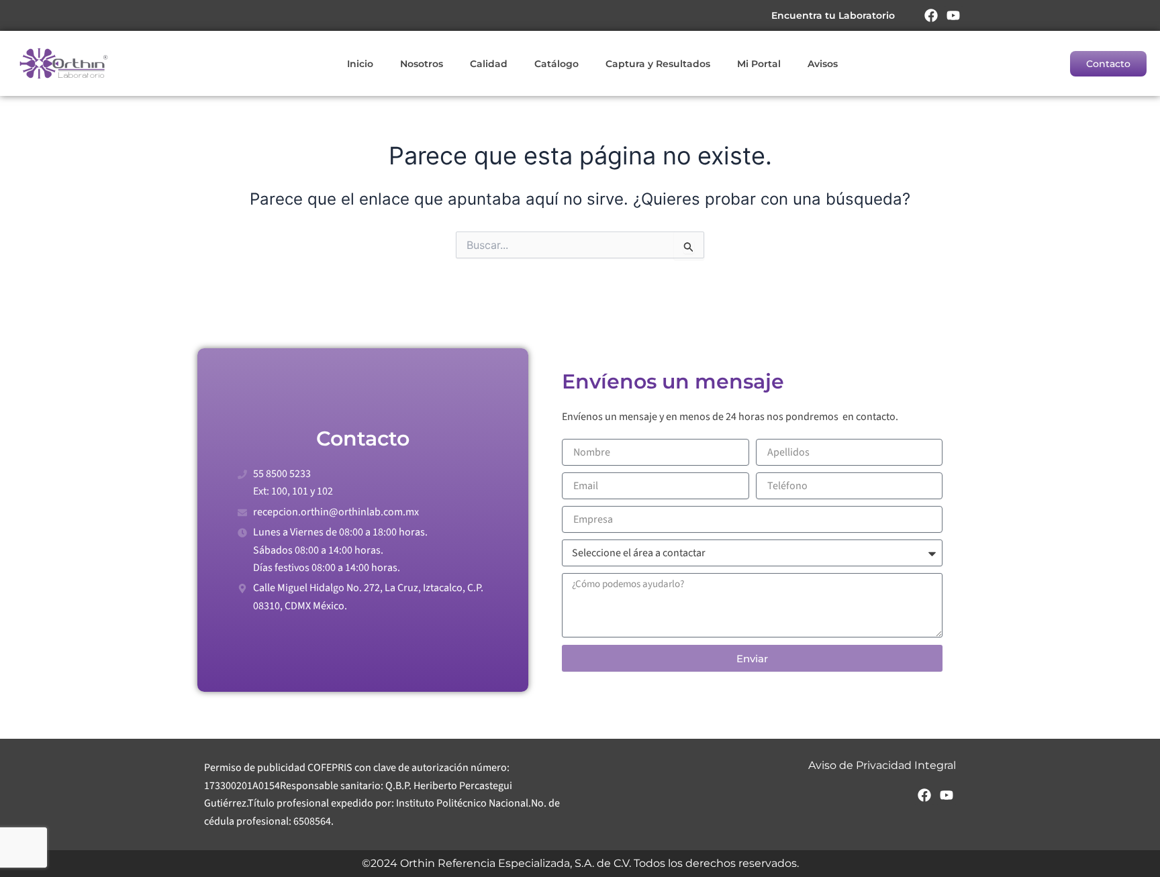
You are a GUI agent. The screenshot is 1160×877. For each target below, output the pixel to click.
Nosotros (421, 64)
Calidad (489, 64)
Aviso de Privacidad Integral (882, 765)
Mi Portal (759, 64)
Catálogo (556, 64)
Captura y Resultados (658, 64)
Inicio (360, 64)
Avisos (823, 64)
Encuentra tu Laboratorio (833, 15)
